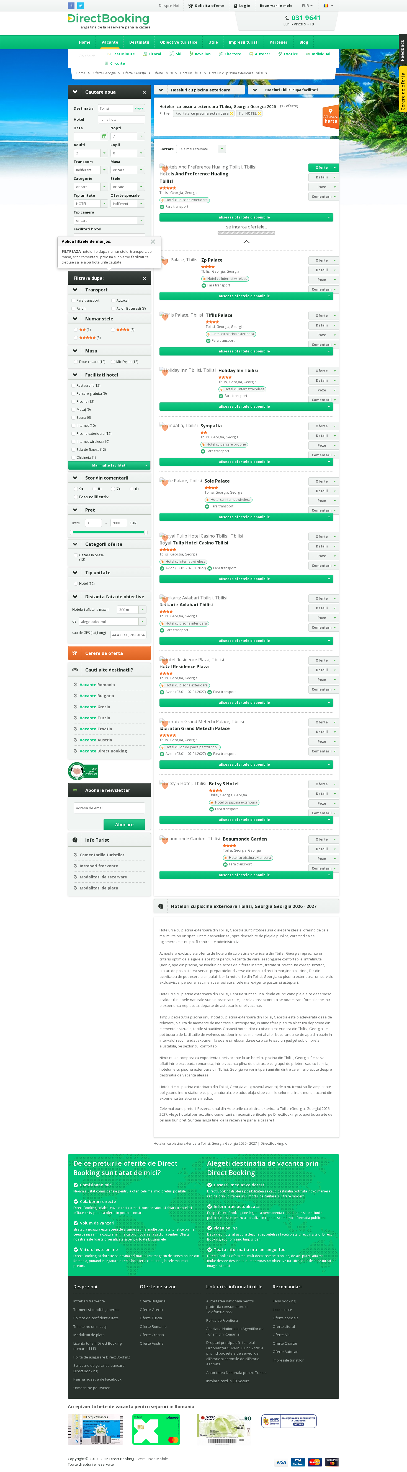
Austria (96, 739)
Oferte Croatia (152, 1334)
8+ (100, 489)
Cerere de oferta (104, 653)
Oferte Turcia (151, 1317)
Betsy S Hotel (224, 784)
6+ (137, 489)
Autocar (123, 300)
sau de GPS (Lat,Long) (89, 633)
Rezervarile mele (276, 5)
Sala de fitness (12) (91, 449)
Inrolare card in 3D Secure (228, 1380)
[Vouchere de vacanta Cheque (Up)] (95, 1443)
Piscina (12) (85, 401)
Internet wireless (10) (93, 441)
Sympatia (211, 426)
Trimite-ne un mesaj (90, 1326)
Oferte (322, 167)
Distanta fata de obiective (114, 597)
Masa (91, 351)
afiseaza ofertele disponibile (244, 217)
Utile (213, 42)
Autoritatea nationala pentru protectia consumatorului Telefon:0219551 (230, 1306)
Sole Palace (217, 481)
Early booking (284, 1301)
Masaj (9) (84, 409)
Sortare (166, 148)
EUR (305, 5)
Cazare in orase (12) (91, 557)
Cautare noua (100, 92)
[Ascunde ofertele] (246, 243)
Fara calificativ (94, 497)
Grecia (95, 706)
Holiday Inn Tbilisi (238, 370)
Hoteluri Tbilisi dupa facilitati (291, 90)
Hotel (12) (86, 583)
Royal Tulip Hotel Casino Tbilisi (193, 543)
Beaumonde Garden (245, 839)
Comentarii (322, 196)
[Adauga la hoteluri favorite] (165, 169)
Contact (87, 55)
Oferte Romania (153, 1326)
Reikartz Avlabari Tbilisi (186, 605)
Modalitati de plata (99, 888)
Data (78, 128)
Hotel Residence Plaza (184, 666)
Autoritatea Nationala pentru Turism (236, 1372)
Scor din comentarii (106, 478)
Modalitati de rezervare (103, 876)
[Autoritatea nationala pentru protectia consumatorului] (289, 1426)
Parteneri (279, 42)
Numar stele (99, 319)
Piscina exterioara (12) (94, 433)
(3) (98, 338)
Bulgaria (97, 695)
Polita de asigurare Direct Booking (101, 1357)
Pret (90, 510)
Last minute (282, 1309)
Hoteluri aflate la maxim (91, 609)
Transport (96, 290)
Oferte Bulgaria (153, 1301)
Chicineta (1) (86, 457)
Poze (322, 187)
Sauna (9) (84, 417)
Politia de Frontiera (222, 1320)
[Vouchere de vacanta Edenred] (224, 1444)
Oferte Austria (152, 1343)
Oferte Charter (285, 1343)
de (74, 621)
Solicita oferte (210, 5)
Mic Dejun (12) (127, 362)
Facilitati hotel (101, 375)
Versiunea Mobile (153, 1458)
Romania (97, 684)
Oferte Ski (281, 1334)
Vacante (110, 42)
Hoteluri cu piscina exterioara (200, 90)
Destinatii (139, 42)
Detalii (322, 177)
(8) (132, 330)
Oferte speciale (286, 1317)
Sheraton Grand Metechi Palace (194, 728)
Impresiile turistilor (288, 1360)
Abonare (124, 824)
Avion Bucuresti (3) (131, 308)
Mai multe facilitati (109, 465)
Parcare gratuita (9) (92, 393)
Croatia (96, 728)
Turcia (95, 717)
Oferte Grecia (151, 1309)
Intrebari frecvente (99, 865)
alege (139, 108)
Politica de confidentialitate (96, 1317)
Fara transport (88, 300)
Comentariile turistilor (102, 854)
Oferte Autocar (285, 1351)
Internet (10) (86, 425)
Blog (304, 42)
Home (85, 42)
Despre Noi (169, 5)
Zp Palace (212, 260)
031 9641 (306, 17)
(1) (88, 330)
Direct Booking (108, 19)
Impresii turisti (244, 42)
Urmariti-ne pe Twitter (91, 1387)
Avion (81, 308)
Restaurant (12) (88, 385)
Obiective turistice (178, 42)
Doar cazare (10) (92, 362)
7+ (118, 489)
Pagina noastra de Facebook (97, 1379)
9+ (81, 489)
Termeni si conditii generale (96, 1309)
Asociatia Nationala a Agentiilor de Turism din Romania (235, 1331)
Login (245, 5)
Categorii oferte (103, 544)
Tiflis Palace (219, 315)
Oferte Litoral (284, 1326)
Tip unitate (97, 573)
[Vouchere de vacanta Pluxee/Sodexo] (156, 1443)
